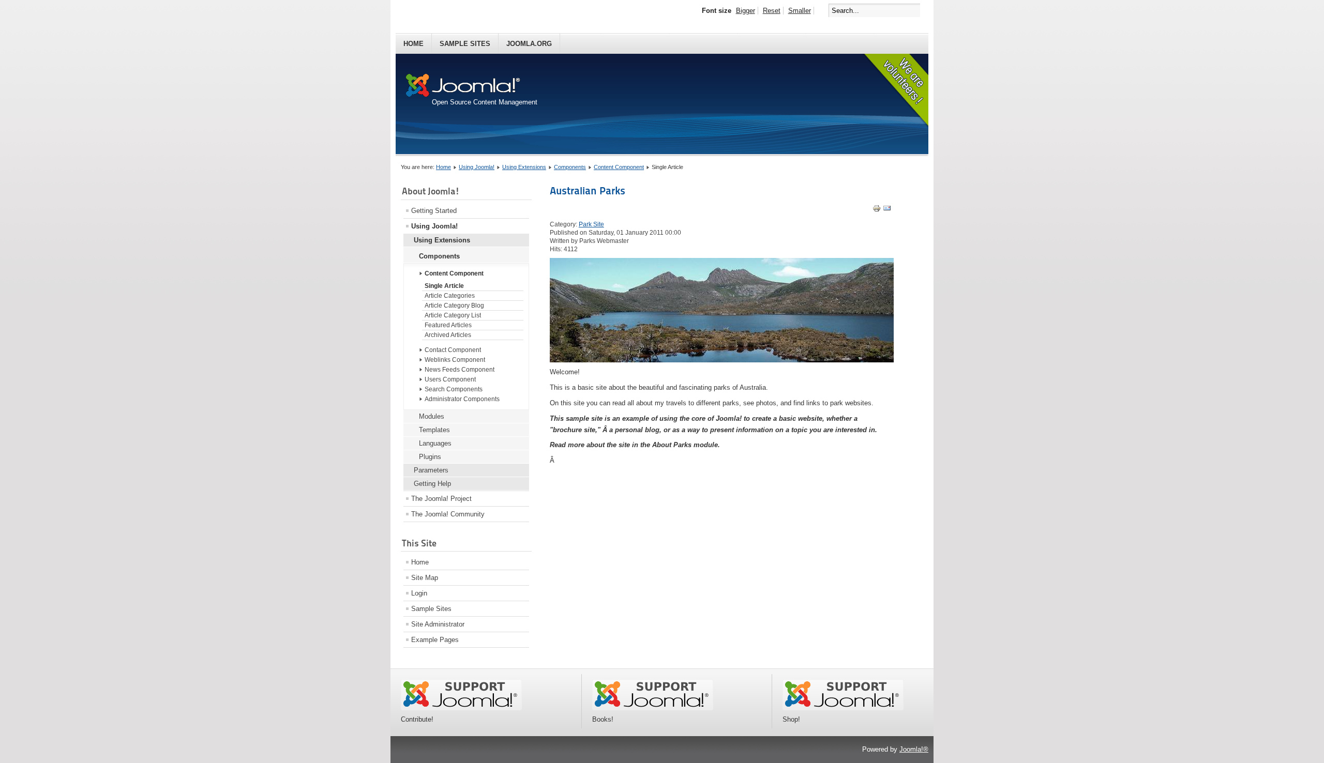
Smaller (799, 10)
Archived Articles (448, 335)
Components (570, 167)
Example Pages (435, 640)
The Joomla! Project (441, 498)
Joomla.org (529, 44)
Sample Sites (465, 44)
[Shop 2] (843, 708)
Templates (434, 430)
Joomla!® (913, 749)
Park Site (591, 224)
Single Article (444, 286)
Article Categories (450, 296)
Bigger (745, 10)
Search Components (454, 389)
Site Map (424, 578)
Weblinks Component (455, 360)
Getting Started (434, 211)
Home (413, 44)
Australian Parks (587, 191)
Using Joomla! (476, 167)
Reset (771, 10)
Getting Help (432, 483)
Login (419, 593)
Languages (435, 443)
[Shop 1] (652, 708)
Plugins (430, 457)
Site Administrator (437, 624)
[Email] (887, 210)
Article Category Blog (454, 305)
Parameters (431, 470)
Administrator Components (462, 399)
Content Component (619, 167)
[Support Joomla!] (461, 708)
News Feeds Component (459, 370)
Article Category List (453, 315)
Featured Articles (448, 325)
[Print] (876, 210)
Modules (431, 416)
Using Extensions (524, 167)
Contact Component (453, 350)
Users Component (450, 379)
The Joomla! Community (448, 514)
